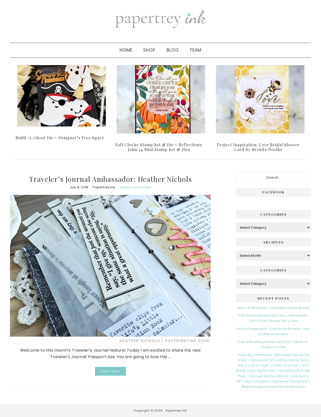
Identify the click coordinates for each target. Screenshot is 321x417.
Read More (110, 371)
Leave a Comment (135, 187)
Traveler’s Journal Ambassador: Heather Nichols (110, 179)
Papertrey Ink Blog (160, 19)
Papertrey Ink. (177, 410)
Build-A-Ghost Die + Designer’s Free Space (60, 137)
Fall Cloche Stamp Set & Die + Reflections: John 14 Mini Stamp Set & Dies (159, 147)
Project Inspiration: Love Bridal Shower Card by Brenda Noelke (258, 147)
